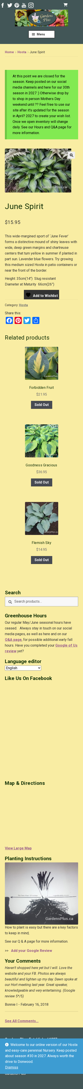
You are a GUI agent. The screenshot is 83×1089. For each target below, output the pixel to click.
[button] (71, 155)
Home (9, 52)
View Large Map (18, 848)
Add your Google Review (30, 951)
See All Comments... (22, 1021)
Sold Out (42, 405)
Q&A (8, 640)
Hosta (21, 52)
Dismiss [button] (11, 1067)
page (17, 640)
